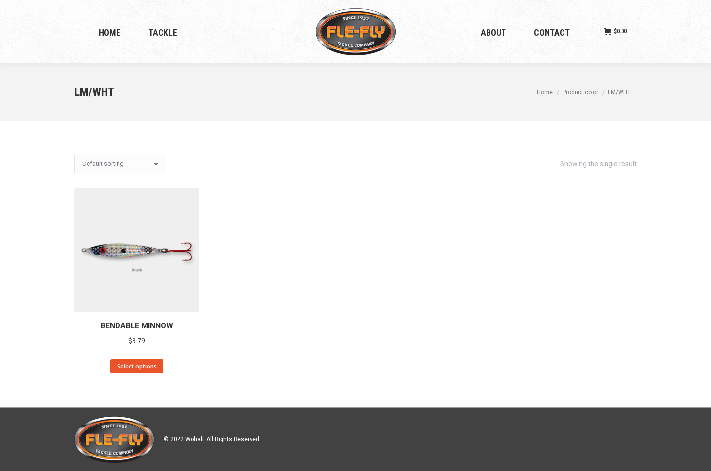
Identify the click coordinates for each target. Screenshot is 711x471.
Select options (137, 366)
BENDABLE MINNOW (137, 325)
